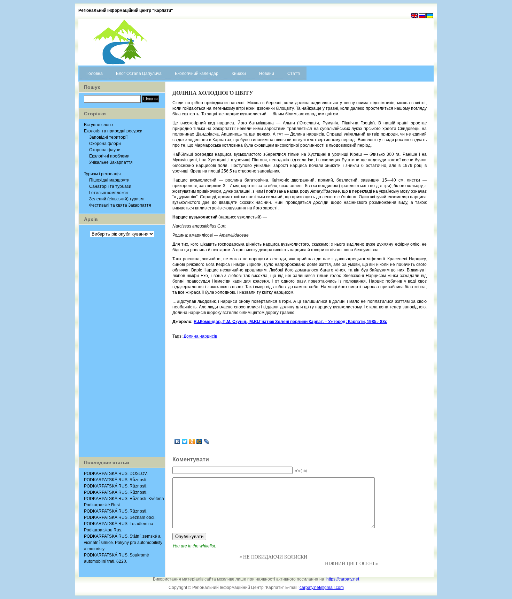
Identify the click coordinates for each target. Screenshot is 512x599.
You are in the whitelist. (194, 546)
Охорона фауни (105, 149)
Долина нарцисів (200, 336)
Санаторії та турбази (110, 186)
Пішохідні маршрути (109, 180)
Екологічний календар (196, 73)
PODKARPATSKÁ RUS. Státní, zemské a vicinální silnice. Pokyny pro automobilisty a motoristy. (123, 542)
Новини (266, 73)
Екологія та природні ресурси (113, 131)
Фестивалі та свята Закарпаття (120, 205)
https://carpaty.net (342, 579)
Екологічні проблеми (109, 156)
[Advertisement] (122, 347)
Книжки (239, 73)
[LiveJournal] (206, 441)
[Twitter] (184, 441)
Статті (293, 73)
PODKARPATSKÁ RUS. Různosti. (115, 479)
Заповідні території (108, 137)
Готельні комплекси (108, 192)
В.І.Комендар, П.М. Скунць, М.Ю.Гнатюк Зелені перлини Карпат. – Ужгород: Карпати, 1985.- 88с (290, 321)
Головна (94, 73)
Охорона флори (105, 143)
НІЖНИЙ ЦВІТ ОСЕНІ (349, 563)
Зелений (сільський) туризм (116, 199)
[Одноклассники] (192, 441)
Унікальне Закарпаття (111, 162)
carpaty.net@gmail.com (322, 587)
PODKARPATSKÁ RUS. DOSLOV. (116, 473)
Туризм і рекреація (102, 173)
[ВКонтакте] (177, 441)
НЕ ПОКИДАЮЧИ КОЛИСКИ (275, 556)
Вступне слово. (99, 124)
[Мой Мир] (199, 441)
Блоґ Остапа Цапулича (139, 73)
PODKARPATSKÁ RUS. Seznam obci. (119, 517)
